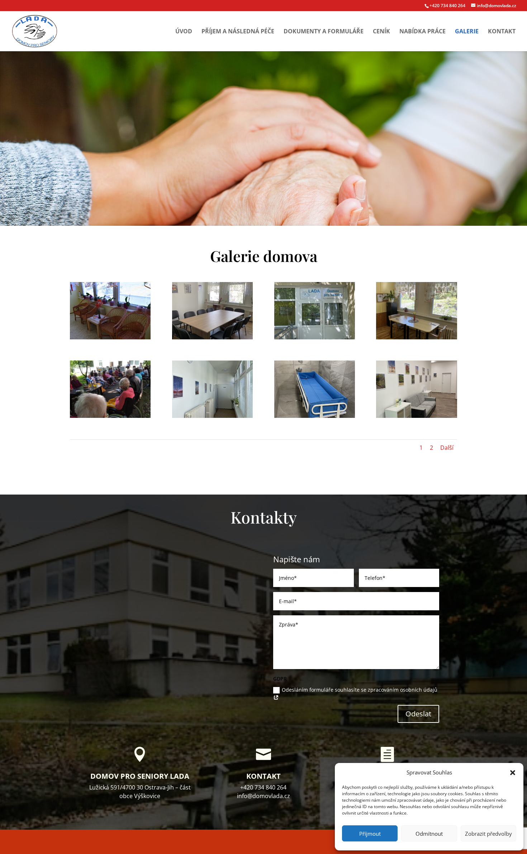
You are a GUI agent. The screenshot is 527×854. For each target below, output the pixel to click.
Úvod (183, 32)
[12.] (314, 415)
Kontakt (502, 32)
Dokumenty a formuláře (324, 32)
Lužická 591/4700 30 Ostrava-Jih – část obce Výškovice (140, 791)
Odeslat (418, 714)
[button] (512, 772)
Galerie (467, 32)
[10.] (212, 337)
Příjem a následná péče (237, 32)
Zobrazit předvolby (488, 833)
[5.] (212, 415)
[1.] (314, 337)
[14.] (110, 415)
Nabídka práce (422, 32)
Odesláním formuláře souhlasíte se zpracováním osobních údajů (359, 689)
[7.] (416, 415)
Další (447, 448)
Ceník (381, 32)
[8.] (416, 337)
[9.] (110, 337)
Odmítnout (429, 833)
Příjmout (370, 833)
